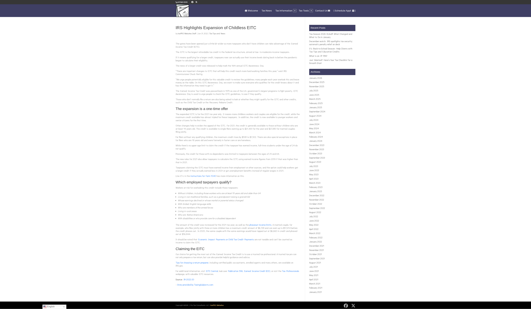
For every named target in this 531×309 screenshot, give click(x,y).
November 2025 (316, 86)
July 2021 (313, 266)
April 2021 (313, 279)
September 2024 (317, 111)
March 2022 (314, 233)
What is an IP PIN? (318, 55)
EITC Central (212, 271)
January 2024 (315, 140)
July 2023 (313, 166)
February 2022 (315, 237)
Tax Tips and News (217, 33)
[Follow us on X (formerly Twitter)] (196, 2)
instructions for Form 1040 (203, 175)
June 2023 (314, 170)
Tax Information (283, 11)
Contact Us (321, 11)
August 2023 (315, 161)
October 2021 (315, 254)
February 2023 (315, 187)
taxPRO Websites (217, 305)
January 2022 (315, 241)
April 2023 (313, 178)
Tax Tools (304, 11)
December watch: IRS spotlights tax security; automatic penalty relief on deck (330, 43)
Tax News (266, 11)
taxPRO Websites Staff (187, 33)
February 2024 (316, 136)
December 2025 (316, 82)
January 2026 (315, 77)
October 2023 (315, 153)
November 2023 (316, 149)
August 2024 (315, 115)
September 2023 (317, 157)
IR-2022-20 (189, 279)
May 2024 (314, 128)
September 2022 (317, 208)
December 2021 (316, 245)
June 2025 (314, 94)
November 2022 (316, 199)
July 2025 (313, 90)
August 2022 (315, 212)
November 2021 (316, 250)
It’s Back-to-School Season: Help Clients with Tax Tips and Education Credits (330, 50)
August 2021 (315, 262)
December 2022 (316, 195)
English (51, 306)
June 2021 (314, 271)
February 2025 (316, 103)
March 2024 (315, 132)
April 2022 (313, 229)
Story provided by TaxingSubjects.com (195, 284)
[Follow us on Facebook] (192, 2)
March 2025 (315, 98)
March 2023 (314, 182)
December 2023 (316, 145)
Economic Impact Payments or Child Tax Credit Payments (226, 239)
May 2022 (313, 224)
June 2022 (314, 220)
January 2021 (315, 292)
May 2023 (313, 174)
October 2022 (315, 203)
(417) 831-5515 (183, 2)
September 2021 (317, 258)
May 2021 (313, 275)
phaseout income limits (260, 224)
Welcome (252, 11)
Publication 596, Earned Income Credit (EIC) (249, 271)
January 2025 (315, 107)
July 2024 (313, 119)
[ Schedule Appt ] (344, 11)
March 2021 (314, 283)
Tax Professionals (290, 271)
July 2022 (313, 216)
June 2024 (314, 124)
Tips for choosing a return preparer (192, 262)
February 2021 (315, 287)
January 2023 (315, 191)
